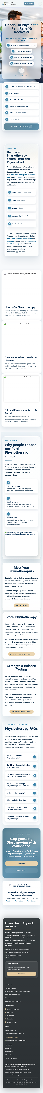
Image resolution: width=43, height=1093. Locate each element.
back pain (14, 175)
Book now (21, 864)
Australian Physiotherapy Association (21, 901)
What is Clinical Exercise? (16, 800)
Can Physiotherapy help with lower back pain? (18, 766)
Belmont (10, 1012)
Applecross (11, 239)
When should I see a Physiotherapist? (14, 757)
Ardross (19, 239)
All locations (9, 1055)
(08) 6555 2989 (10, 1030)
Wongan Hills (12, 1022)
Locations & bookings (12, 1075)
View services (22, 870)
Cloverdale (27, 239)
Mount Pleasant (13, 1009)
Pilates (7, 998)
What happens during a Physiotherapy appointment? (18, 785)
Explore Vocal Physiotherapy (21, 654)
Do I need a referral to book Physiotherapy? (18, 818)
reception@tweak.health (14, 1033)
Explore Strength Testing (21, 712)
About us (8, 1048)
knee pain (18, 177)
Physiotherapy (10, 988)
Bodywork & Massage (13, 1001)
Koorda (10, 1019)
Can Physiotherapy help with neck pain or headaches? (18, 775)
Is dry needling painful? (16, 793)
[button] (40, 3)
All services (9, 1052)
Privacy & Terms (11, 1058)
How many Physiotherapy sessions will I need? (17, 808)
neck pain (23, 175)
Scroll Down (21, 72)
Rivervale (10, 241)
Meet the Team (21, 605)
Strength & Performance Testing (17, 991)
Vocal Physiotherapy (12, 995)
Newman (10, 1016)
